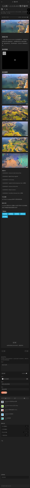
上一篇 (3, 351)
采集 (9, 13)
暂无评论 (25, 11)
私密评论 (24, 373)
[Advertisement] (15, 279)
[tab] (5, 398)
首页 (4, 17)
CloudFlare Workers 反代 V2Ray (11, 405)
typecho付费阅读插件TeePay (11, 409)
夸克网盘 (5, 216)
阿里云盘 (23, 214)
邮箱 (2, 381)
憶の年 (4, 11)
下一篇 (26, 351)
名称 (2, 376)
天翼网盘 (11, 214)
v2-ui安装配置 (8, 418)
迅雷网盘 (17, 214)
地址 (2, 387)
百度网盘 (5, 214)
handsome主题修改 (9, 414)
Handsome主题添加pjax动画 (11, 401)
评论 (2, 362)
